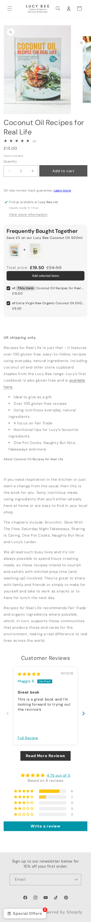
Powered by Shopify (62, 912)
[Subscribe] (75, 879)
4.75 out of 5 (58, 775)
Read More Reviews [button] (45, 755)
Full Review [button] (28, 738)
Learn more (62, 190)
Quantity (10, 161)
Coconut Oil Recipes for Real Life (60, 288)
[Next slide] (83, 713)
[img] (29, 674)
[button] (9, 8)
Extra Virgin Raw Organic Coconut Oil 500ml (50, 303)
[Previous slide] (7, 713)
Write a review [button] (45, 826)
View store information (28, 214)
